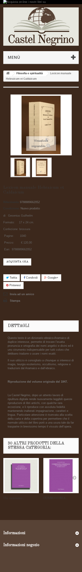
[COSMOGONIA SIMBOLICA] (61, 475)
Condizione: (11, 208)
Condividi (31, 277)
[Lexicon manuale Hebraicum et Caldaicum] (20, 167)
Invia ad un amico (22, 294)
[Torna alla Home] (8, 73)
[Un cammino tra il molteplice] (21, 475)
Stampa (15, 300)
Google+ (52, 277)
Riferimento (11, 202)
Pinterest (15, 285)
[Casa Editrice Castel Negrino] (41, 26)
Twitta (13, 277)
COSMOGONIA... (55, 498)
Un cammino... (13, 498)
